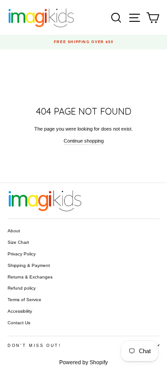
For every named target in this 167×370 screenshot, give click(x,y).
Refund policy (22, 288)
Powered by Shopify (83, 362)
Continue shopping (84, 140)
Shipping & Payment (29, 265)
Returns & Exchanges (30, 277)
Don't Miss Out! (34, 345)
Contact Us (19, 322)
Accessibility (20, 311)
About (14, 230)
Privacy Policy (22, 253)
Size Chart (18, 242)
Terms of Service (24, 299)
